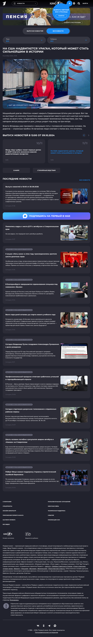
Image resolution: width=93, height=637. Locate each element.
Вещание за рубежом (31, 538)
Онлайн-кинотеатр (9, 510)
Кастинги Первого (9, 520)
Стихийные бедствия (46, 170)
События (51, 515)
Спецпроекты (7, 506)
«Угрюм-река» (8, 568)
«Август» (48, 566)
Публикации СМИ (54, 520)
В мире (16, 170)
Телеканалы (14, 600)
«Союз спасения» (79, 566)
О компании (7, 501)
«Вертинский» (42, 568)
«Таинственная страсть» (56, 568)
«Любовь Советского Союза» (62, 566)
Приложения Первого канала (13, 515)
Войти (85, 3)
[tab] (34, 31)
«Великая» (33, 568)
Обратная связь (53, 506)
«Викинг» (17, 568)
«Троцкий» (24, 568)
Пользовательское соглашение (59, 501)
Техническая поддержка (56, 510)
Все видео (6, 524)
